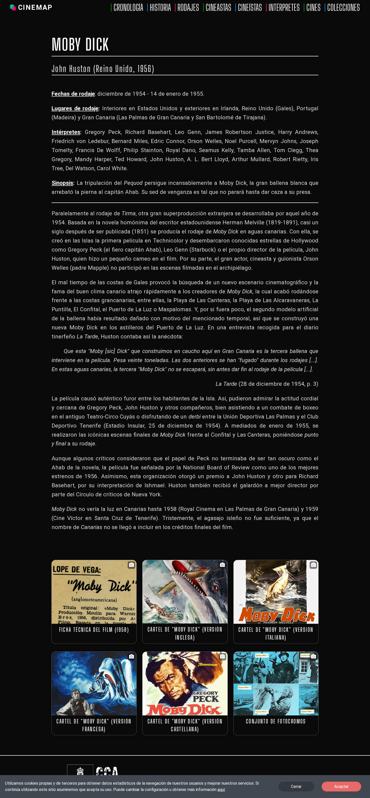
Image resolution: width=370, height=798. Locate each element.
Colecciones (343, 8)
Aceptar (341, 786)
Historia (160, 8)
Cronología (128, 8)
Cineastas (218, 8)
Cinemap (35, 8)
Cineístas (250, 8)
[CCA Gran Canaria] (106, 764)
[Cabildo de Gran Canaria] (80, 764)
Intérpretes (284, 8)
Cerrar (296, 786)
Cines (313, 8)
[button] (94, 592)
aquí (221, 789)
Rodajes (188, 8)
